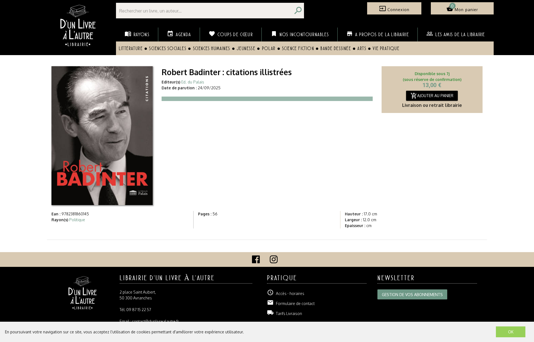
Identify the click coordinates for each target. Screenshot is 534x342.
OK (510, 331)
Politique (77, 219)
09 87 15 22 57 (138, 309)
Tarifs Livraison (284, 313)
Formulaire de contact (291, 303)
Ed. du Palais (192, 82)
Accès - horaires (285, 293)
